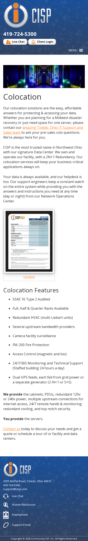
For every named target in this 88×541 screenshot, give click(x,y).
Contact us (12, 428)
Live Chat (18, 42)
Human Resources (23, 504)
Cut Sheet (29, 277)
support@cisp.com (15, 489)
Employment (19, 514)
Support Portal (21, 524)
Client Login (45, 42)
